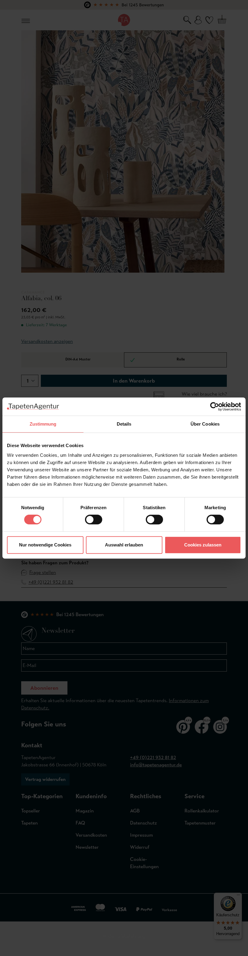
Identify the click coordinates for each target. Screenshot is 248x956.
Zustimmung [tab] (43, 424)
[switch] (93, 519)
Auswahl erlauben (124, 544)
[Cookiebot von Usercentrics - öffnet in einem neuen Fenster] (214, 406)
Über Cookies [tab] (205, 424)
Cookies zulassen (202, 544)
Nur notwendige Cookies (45, 544)
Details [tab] (124, 424)
